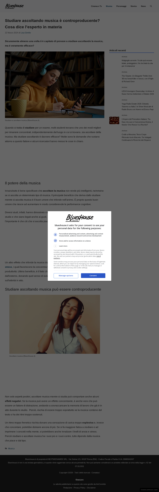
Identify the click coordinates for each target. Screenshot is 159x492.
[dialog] (79, 246)
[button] (79, 246)
